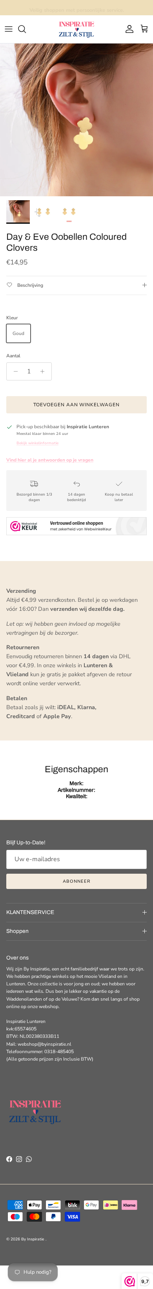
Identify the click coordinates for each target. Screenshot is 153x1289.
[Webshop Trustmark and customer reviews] (76, 527)
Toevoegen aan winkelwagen (76, 405)
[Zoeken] (26, 29)
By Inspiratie (33, 1239)
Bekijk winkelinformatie (37, 442)
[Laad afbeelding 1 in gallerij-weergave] (76, 119)
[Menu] (8, 29)
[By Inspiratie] (76, 29)
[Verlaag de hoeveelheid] (13, 371)
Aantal (13, 356)
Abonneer (76, 881)
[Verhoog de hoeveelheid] (44, 371)
